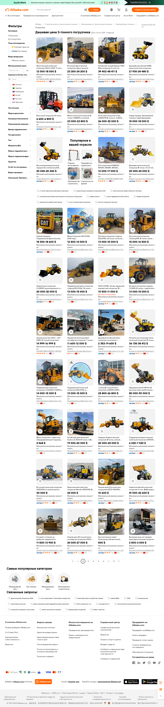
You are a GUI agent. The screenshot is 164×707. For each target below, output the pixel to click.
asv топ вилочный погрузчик (79, 202)
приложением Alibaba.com (109, 682)
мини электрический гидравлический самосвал (51, 604)
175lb (128, 598)
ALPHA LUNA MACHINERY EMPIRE (111, 179)
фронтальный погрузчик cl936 (22, 598)
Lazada (82, 693)
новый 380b (115, 598)
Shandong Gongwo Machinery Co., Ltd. (80, 351)
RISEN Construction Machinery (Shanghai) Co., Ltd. (49, 500)
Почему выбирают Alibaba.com (17, 627)
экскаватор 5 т (104, 604)
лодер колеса (94, 196)
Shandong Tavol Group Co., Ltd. (48, 127)
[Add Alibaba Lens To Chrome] (43, 681)
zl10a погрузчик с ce (83, 604)
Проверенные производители (81, 630)
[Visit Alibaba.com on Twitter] (144, 662)
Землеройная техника (125, 24)
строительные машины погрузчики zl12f (90, 191)
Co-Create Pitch (11, 632)
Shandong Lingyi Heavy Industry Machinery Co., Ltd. (49, 451)
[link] (160, 682)
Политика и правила (45, 656)
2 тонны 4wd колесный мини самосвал (54, 191)
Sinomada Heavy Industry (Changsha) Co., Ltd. (111, 301)
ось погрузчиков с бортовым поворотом (55, 598)
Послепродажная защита (47, 644)
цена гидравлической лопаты (118, 196)
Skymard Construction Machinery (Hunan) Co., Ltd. (111, 451)
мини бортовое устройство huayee (90, 598)
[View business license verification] (105, 703)
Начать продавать (139, 635)
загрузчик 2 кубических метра (51, 202)
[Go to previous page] (72, 561)
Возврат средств (107, 644)
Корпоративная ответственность (12, 638)
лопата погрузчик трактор (107, 202)
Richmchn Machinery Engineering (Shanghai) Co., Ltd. (111, 401)
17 (114, 561)
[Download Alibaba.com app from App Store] (131, 681)
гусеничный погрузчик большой (129, 604)
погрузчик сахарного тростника (22, 609)
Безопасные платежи (46, 627)
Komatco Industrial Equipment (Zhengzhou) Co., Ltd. (80, 79)
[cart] (119, 10)
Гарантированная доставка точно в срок (48, 638)
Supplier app (73, 682)
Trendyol (109, 693)
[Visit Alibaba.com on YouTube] (154, 662)
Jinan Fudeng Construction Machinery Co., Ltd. (142, 451)
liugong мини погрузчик (77, 609)
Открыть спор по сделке (110, 640)
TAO (102, 693)
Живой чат (104, 635)
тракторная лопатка (18, 604)
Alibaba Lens (18, 682)
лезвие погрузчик (142, 196)
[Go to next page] (119, 561)
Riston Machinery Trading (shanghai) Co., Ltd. (111, 500)
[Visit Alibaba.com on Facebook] (133, 662)
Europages (119, 693)
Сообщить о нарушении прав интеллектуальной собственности (112, 651)
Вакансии (9, 644)
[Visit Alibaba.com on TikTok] (159, 662)
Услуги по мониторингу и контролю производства (47, 650)
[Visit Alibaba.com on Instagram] (149, 662)
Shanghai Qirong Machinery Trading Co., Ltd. (80, 249)
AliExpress (45, 693)
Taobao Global (92, 693)
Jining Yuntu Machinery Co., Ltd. (111, 550)
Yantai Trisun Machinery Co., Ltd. (111, 351)
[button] (85, 9)
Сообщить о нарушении (110, 659)
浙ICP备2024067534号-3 (147, 703)
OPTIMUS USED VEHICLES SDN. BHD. (49, 79)
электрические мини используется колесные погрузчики (61, 196)
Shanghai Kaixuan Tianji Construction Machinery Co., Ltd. (49, 249)
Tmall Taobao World (69, 693)
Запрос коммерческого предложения (78, 636)
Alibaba (38, 24)
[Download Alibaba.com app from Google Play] (150, 681)
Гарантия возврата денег (47, 632)
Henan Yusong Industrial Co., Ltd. (49, 550)
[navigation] (19, 293)
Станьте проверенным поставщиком (141, 646)
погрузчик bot (143, 598)
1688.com (56, 693)
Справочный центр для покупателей (110, 628)
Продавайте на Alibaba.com (143, 630)
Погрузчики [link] (40, 27)
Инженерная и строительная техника (96, 24)
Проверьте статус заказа (142, 640)
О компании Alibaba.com (16, 622)
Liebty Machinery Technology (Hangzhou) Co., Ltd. (49, 179)
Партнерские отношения (142, 652)
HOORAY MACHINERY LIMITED (48, 351)
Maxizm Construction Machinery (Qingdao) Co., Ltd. (142, 79)
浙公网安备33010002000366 (124, 703)
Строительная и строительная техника (61, 24)
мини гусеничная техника (51, 609)
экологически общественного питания (127, 191)
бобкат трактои (98, 609)
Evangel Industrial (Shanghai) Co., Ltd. (80, 550)
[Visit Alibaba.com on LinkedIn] (138, 662)
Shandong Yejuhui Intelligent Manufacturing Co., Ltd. (142, 550)
